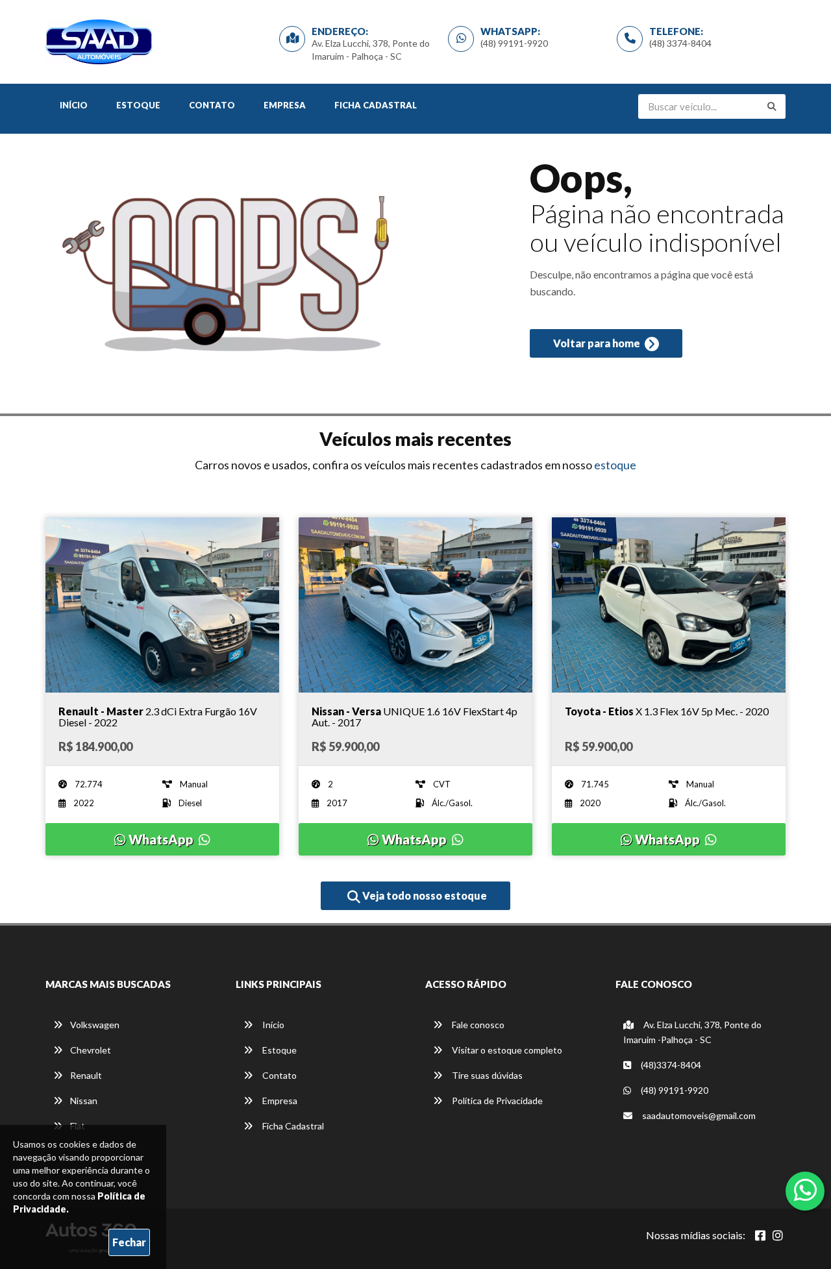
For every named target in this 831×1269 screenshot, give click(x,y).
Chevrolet (90, 1049)
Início (74, 105)
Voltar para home (597, 343)
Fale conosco (477, 1024)
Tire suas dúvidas (486, 1075)
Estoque (138, 105)
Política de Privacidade (496, 1100)
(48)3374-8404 (670, 1064)
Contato (212, 105)
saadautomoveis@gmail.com (698, 1115)
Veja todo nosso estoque (423, 895)
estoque (615, 465)
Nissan (83, 1100)
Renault (86, 1075)
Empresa (285, 105)
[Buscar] (771, 106)
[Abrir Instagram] (778, 1235)
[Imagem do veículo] (162, 605)
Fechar (129, 1242)
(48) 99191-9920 (514, 43)
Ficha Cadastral (375, 105)
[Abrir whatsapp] (805, 1189)
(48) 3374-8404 (680, 43)
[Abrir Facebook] (760, 1235)
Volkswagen (94, 1024)
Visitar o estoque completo (506, 1049)
